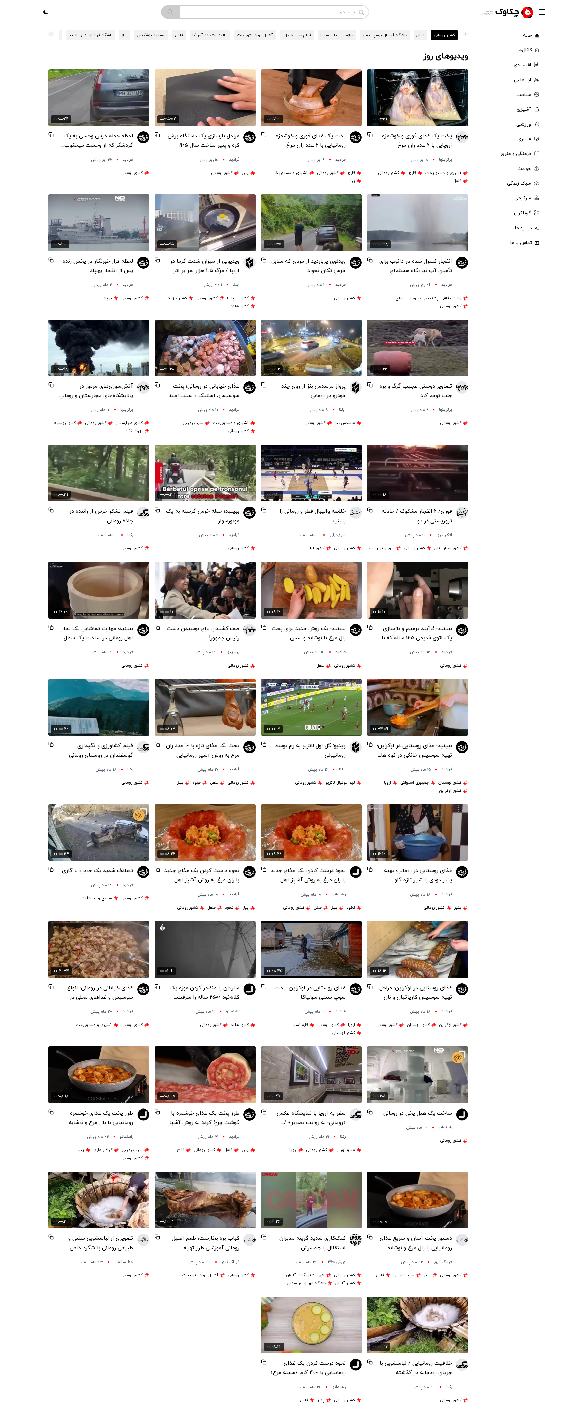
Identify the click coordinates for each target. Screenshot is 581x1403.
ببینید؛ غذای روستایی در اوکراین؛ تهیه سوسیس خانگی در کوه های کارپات (414, 751)
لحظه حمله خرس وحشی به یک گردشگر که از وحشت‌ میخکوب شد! (98, 141)
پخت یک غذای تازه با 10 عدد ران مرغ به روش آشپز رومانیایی (202, 750)
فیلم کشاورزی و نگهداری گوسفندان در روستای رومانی (101, 750)
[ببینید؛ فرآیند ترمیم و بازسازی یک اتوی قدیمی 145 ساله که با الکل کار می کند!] (417, 590)
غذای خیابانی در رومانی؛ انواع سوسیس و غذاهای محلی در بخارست (100, 993)
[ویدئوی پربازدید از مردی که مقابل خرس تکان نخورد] (311, 222)
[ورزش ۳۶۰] (356, 1250)
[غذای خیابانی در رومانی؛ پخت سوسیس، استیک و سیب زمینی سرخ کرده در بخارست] (205, 348)
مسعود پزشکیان (151, 35)
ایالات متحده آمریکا (210, 35)
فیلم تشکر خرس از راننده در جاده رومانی (101, 516)
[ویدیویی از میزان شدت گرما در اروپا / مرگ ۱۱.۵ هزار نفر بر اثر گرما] (205, 222)
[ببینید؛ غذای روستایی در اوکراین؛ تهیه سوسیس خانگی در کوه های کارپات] (417, 707)
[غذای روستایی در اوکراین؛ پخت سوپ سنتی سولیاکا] (311, 949)
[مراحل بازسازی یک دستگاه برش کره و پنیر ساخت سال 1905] (205, 97)
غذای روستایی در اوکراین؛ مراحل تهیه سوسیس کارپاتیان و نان (415, 992)
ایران (420, 35)
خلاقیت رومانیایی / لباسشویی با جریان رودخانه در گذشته (416, 1368)
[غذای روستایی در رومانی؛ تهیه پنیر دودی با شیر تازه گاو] (417, 832)
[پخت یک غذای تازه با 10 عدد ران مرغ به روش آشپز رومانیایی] (205, 707)
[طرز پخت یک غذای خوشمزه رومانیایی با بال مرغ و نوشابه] (98, 1074)
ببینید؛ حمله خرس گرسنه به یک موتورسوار (202, 516)
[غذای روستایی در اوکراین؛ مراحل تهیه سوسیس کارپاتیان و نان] (417, 949)
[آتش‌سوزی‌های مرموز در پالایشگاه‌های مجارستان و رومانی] (98, 348)
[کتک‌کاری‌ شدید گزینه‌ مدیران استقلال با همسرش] (311, 1200)
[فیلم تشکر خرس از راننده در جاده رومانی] (98, 473)
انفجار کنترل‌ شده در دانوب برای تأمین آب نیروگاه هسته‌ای (415, 266)
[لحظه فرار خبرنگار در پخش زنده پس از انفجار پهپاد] (98, 222)
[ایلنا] (249, 273)
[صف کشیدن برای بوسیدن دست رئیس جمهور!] (205, 590)
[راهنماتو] (356, 882)
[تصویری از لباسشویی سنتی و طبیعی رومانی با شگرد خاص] (98, 1200)
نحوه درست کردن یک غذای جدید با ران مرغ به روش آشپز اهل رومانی (308, 876)
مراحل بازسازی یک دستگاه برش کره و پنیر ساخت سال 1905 (203, 140)
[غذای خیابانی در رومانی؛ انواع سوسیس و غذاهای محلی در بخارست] (98, 949)
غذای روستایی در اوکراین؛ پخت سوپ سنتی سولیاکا (310, 992)
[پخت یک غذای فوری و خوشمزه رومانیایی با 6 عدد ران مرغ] (311, 97)
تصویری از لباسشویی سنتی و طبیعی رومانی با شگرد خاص (100, 1243)
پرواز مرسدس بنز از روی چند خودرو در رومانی (313, 390)
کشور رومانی (444, 35)
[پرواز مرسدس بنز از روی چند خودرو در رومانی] (311, 348)
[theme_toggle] (45, 12)
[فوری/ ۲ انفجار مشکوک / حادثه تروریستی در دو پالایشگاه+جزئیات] (417, 473)
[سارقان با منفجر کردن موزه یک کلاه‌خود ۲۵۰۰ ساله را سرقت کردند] (205, 949)
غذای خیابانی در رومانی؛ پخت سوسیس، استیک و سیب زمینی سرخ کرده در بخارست (202, 391)
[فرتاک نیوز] (462, 1250)
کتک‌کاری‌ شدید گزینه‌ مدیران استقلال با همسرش (312, 1243)
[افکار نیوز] (462, 523)
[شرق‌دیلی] (356, 523)
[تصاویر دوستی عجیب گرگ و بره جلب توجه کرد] (417, 348)
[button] (51, 34)
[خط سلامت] (143, 1250)
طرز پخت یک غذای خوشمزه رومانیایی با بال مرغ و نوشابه (101, 1118)
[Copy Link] (370, 134)
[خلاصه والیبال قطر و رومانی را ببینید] (311, 473)
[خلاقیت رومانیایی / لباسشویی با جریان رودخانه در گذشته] (417, 1325)
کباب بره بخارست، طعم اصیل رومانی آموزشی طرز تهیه (205, 1243)
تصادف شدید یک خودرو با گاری (97, 870)
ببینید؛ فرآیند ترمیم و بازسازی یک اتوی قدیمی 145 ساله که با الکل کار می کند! (417, 634)
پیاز (125, 35)
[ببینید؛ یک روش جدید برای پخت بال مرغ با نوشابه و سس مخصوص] (311, 590)
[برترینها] (462, 147)
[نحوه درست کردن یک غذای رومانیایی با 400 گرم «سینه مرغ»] (311, 1325)
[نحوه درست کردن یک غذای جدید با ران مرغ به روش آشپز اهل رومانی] (311, 832)
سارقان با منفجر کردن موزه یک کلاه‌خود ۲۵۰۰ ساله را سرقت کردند (204, 993)
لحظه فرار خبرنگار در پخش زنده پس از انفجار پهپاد (98, 266)
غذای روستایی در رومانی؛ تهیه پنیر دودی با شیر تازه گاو (418, 875)
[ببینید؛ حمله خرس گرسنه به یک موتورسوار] (205, 473)
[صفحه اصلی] (508, 12)
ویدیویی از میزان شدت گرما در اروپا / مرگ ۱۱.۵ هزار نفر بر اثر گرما (204, 266)
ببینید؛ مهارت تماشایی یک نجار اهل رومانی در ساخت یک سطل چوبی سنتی (97, 634)
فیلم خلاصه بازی (296, 35)
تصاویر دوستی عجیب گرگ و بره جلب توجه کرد (416, 390)
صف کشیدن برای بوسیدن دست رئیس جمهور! (203, 633)
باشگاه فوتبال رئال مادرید (90, 35)
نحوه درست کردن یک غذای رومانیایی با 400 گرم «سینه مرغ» (308, 1368)
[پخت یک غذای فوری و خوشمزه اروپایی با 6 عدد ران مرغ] (417, 97)
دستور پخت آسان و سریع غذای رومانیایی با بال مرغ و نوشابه (416, 1243)
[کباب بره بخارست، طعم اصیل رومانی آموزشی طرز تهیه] (205, 1200)
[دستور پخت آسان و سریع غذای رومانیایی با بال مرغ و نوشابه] (417, 1200)
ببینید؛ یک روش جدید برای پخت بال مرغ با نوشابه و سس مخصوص (309, 634)
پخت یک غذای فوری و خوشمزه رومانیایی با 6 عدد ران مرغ (311, 140)
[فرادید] (356, 147)
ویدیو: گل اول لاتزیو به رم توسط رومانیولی (310, 750)
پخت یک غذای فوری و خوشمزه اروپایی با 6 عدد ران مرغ (417, 140)
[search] (170, 12)
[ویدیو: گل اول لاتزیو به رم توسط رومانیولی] (311, 707)
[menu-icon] (542, 12)
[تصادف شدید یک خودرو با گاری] (98, 832)
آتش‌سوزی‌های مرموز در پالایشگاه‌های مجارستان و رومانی (96, 390)
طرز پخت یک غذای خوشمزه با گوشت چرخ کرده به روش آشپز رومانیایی (204, 1118)
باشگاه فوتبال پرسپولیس (385, 35)
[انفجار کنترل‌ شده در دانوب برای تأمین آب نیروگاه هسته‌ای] (417, 222)
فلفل (179, 35)
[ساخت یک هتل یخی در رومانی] (417, 1074)
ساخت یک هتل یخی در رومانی (417, 1113)
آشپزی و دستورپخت (255, 35)
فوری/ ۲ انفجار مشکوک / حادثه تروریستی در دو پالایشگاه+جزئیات (417, 517)
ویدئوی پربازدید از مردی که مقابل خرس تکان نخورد (308, 266)
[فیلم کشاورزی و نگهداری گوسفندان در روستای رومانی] (98, 707)
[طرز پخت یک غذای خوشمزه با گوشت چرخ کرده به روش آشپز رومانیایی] (205, 1074)
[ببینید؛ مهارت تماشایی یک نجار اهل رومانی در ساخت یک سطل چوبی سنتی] (98, 590)
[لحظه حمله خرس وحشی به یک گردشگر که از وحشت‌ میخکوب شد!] (98, 97)
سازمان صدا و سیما (336, 35)
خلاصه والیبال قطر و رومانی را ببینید (313, 516)
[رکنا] (143, 523)
